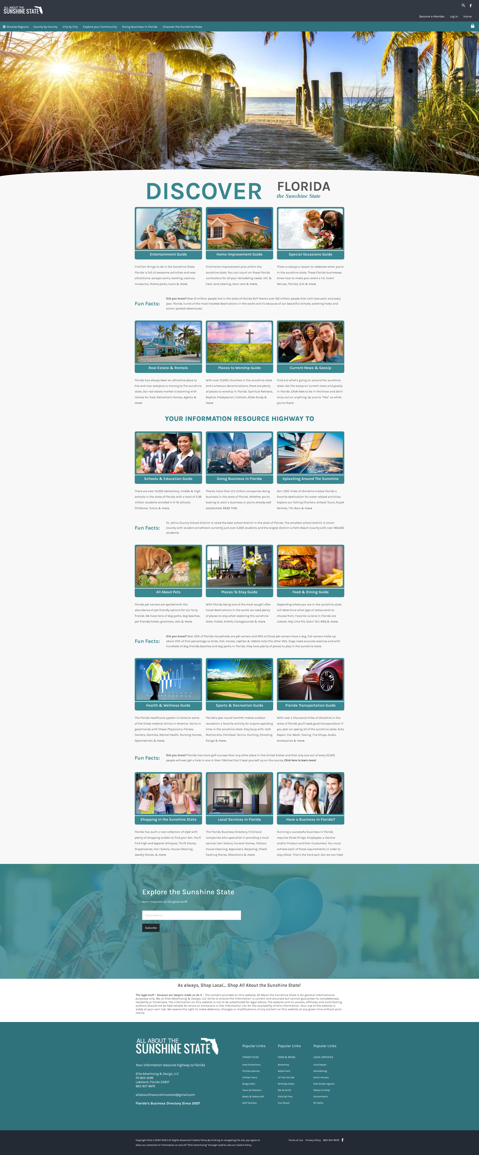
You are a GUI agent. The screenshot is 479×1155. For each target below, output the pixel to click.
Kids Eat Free (285, 1096)
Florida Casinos (251, 1071)
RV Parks (318, 1102)
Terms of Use (296, 1140)
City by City (70, 26)
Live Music (284, 1102)
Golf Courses (249, 1102)
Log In (454, 16)
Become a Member (432, 16)
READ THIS (230, 508)
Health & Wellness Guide (168, 705)
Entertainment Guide (168, 254)
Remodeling (320, 1071)
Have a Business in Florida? (310, 819)
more (183, 284)
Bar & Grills (284, 1090)
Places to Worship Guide (239, 368)
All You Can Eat (286, 1077)
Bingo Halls (248, 1083)
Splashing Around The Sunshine (311, 479)
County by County (45, 26)
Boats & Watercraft (253, 1096)
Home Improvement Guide (239, 254)
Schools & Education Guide (168, 479)
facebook (471, 5)
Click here (298, 391)
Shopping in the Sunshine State (168, 819)
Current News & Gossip (310, 368)
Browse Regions (18, 26)
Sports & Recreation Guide (239, 705)
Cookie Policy (199, 1140)
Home (467, 16)
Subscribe (151, 927)
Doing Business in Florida (139, 26)
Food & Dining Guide (310, 592)
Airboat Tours (249, 1077)
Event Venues (321, 1077)
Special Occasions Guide (310, 254)
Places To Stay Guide (239, 592)
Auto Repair (320, 1064)
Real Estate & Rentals (168, 368)
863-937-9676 (331, 1140)
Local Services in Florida (239, 819)
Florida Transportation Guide (310, 705)
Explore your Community (100, 26)
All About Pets (168, 592)
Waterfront (284, 1071)
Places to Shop (321, 1090)
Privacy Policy (313, 1140)
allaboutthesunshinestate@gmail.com (165, 1095)
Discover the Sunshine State (182, 26)
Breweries (283, 1064)
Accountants (320, 1096)
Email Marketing (185, 945)
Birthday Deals (286, 1083)
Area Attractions (251, 1064)
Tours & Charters (252, 1090)
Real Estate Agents (324, 1083)
